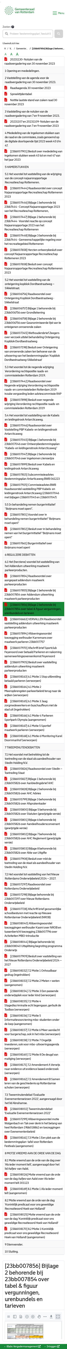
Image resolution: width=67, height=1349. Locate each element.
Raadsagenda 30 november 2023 (30, 88)
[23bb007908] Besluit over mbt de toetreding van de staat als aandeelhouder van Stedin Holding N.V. (32, 863)
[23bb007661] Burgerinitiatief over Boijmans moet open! (28, 545)
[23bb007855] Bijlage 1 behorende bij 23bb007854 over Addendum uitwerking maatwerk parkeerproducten (30, 594)
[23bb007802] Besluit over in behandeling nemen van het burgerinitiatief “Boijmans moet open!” (32, 533)
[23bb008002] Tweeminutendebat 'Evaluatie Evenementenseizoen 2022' (28, 1111)
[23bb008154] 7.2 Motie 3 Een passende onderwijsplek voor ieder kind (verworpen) (31, 993)
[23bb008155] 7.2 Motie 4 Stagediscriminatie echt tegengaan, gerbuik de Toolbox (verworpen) (32, 1005)
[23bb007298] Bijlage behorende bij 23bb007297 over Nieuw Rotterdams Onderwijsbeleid (29, 898)
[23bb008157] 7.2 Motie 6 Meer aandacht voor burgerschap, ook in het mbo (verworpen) (32, 1032)
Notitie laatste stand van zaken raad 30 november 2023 (30, 102)
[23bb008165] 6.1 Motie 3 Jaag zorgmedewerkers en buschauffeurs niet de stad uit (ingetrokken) (30, 705)
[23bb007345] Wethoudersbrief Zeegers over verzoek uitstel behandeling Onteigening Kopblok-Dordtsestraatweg (32, 337)
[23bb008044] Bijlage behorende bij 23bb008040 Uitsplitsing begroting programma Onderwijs (33, 946)
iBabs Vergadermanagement (22, 1346)
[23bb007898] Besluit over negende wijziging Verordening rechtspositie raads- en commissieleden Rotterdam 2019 (31, 404)
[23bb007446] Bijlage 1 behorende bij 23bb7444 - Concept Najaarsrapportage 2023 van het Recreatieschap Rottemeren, (32, 206)
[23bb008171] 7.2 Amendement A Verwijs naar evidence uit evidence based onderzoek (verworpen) (32, 1069)
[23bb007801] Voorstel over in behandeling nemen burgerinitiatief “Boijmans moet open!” (32, 518)
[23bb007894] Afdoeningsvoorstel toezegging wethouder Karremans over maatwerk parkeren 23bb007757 (28, 637)
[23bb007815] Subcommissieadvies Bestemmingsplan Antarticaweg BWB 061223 (32, 476)
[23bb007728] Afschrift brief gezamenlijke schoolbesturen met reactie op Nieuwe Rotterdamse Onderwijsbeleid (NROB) (32, 913)
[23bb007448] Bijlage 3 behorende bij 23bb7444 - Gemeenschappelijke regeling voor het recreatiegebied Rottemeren (33, 239)
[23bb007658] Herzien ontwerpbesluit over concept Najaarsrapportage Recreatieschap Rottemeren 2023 (33, 254)
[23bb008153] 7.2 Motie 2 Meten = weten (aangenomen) (32, 982)
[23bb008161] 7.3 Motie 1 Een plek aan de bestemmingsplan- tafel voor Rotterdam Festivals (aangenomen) (32, 1141)
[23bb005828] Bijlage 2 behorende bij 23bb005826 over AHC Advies (30, 791)
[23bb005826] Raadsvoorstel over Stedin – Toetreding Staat (33, 770)
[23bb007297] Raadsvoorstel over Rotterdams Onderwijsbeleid (27, 886)
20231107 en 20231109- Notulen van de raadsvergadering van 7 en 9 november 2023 (31, 123)
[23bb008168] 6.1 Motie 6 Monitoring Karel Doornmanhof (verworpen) (33, 738)
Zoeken (7, 26)
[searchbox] (28, 34)
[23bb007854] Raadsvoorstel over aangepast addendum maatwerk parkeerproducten (28, 580)
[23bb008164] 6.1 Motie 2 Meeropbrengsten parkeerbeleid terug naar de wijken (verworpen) (32, 691)
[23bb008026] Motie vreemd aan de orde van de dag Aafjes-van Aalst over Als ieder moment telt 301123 (32, 1178)
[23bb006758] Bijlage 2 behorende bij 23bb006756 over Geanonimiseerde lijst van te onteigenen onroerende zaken (32, 322)
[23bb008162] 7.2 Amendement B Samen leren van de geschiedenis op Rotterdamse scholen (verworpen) (32, 1083)
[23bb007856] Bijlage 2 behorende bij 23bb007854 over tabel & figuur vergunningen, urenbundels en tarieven (32, 609)
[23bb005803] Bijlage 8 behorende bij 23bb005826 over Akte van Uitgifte (30, 850)
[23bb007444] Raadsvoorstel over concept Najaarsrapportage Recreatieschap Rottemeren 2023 (33, 192)
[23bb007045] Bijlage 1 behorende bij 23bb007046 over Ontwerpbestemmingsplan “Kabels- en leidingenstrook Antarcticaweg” (32, 444)
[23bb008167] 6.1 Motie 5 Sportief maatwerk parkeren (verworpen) (27, 727)
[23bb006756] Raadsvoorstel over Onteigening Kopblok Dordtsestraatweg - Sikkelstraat (29, 298)
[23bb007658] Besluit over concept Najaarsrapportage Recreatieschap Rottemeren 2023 (33, 268)
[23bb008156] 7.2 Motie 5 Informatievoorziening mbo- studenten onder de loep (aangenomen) (31, 1019)
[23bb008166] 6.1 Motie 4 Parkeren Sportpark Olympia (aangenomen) (28, 717)
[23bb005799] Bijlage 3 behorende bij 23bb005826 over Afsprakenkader (30, 801)
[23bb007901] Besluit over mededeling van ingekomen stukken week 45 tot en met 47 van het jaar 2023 (33, 155)
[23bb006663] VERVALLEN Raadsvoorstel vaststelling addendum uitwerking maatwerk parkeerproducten (32, 623)
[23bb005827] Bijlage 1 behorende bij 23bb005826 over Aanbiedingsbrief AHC (30, 781)
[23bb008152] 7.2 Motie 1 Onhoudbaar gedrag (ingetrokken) (30, 972)
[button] (58, 34)
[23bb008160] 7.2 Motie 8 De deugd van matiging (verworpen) (31, 1056)
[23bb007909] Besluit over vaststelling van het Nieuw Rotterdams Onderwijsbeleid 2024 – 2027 (33, 960)
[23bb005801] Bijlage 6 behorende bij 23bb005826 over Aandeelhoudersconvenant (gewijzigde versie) (32, 824)
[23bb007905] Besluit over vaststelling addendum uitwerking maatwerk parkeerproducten (30, 666)
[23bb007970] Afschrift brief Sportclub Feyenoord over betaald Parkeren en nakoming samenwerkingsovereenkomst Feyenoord (33, 652)
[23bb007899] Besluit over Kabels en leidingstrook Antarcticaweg (29, 466)
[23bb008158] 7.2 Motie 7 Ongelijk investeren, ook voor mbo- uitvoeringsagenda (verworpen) (31, 1044)
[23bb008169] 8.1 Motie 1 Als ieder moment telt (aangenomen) (33, 1191)
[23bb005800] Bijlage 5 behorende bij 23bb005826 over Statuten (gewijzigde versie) (32, 811)
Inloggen (51, 1346)
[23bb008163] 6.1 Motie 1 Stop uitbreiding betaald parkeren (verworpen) (32, 678)
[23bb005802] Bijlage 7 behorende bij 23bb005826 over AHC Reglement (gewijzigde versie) (32, 838)
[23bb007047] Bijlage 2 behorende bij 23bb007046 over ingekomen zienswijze (30, 456)
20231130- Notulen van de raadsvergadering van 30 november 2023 (29, 61)
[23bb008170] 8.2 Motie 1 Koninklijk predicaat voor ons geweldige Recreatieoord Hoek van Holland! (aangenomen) (31, 1233)
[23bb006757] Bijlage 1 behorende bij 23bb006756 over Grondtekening (29, 310)
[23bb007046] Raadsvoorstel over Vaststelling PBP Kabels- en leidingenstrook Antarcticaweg (30, 429)
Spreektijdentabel (21, 94)
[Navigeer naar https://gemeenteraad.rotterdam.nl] (19, 13)
